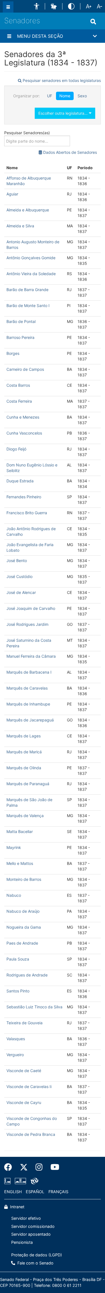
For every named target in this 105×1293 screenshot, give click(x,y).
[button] (36, 6)
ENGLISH (13, 1191)
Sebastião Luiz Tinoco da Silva (34, 1006)
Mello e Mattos (19, 863)
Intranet (16, 1206)
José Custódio (19, 576)
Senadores (22, 20)
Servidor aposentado (31, 1234)
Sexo (82, 95)
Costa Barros (18, 385)
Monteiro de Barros (23, 879)
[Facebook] (10, 1167)
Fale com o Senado (34, 1263)
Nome (64, 95)
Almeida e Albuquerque (27, 209)
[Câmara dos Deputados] (8, 1181)
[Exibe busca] (93, 21)
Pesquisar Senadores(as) (27, 132)
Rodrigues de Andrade (27, 975)
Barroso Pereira (20, 337)
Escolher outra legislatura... (63, 113)
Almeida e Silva (20, 225)
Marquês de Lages (23, 735)
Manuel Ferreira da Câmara (31, 656)
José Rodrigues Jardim (27, 624)
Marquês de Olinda (23, 767)
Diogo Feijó (16, 449)
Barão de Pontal (21, 321)
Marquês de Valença (25, 815)
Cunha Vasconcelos (24, 433)
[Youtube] (52, 1167)
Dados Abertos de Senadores (69, 152)
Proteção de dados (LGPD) (36, 1254)
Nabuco (13, 895)
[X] (24, 1167)
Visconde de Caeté (23, 1070)
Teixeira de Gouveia (24, 1022)
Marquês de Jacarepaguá (30, 720)
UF (49, 95)
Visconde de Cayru (23, 1102)
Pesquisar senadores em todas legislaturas (61, 80)
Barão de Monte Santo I (28, 305)
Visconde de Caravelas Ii (29, 1086)
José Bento (16, 560)
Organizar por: (26, 95)
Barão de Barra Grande (27, 289)
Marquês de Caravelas (27, 688)
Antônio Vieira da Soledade (31, 273)
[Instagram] (39, 1167)
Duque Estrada (20, 480)
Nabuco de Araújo (22, 911)
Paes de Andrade (22, 943)
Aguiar (12, 194)
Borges (12, 353)
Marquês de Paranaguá (27, 783)
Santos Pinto (17, 990)
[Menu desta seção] (9, 36)
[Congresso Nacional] (20, 1181)
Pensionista (22, 1242)
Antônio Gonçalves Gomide (30, 257)
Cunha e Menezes (22, 417)
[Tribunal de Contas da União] (33, 1181)
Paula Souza (17, 959)
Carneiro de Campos (25, 369)
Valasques (15, 1038)
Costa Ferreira (19, 401)
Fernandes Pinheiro (23, 496)
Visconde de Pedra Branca (30, 1134)
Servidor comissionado (33, 1226)
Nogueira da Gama (23, 927)
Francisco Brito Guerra (26, 512)
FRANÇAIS (58, 1191)
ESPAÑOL (35, 1191)
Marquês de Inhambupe (28, 704)
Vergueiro (15, 1054)
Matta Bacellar (19, 831)
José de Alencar (21, 592)
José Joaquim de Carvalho (30, 608)
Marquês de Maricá (24, 751)
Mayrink (13, 847)
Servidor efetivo (26, 1218)
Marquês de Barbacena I (29, 672)
